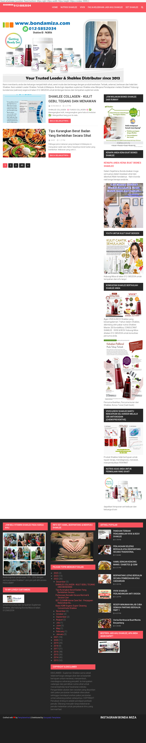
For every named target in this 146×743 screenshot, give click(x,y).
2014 (56, 657)
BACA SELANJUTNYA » (59, 121)
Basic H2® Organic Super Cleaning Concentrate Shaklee (71, 607)
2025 (56, 573)
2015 (56, 654)
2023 (56, 576)
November (61, 611)
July (58, 623)
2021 (56, 637)
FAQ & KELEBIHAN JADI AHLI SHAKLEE (105, 7)
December (61, 582)
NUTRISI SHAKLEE (69, 7)
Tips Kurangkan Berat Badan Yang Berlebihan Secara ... (71, 591)
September (61, 617)
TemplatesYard (24, 717)
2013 (56, 660)
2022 (56, 579)
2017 (56, 649)
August (59, 620)
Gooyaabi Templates (51, 717)
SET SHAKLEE (132, 7)
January (60, 634)
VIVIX (82, 7)
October (60, 614)
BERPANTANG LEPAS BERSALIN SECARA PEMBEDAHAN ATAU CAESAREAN (127, 578)
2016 (56, 652)
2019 (56, 643)
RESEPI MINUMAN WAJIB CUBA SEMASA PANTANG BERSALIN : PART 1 (127, 607)
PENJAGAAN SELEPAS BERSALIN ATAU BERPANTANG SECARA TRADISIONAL (127, 549)
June (58, 625)
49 (22, 165)
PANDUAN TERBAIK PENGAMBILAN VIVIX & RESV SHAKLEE (126, 534)
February (60, 631)
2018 (56, 646)
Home (55, 7)
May (58, 628)
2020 (56, 640)
